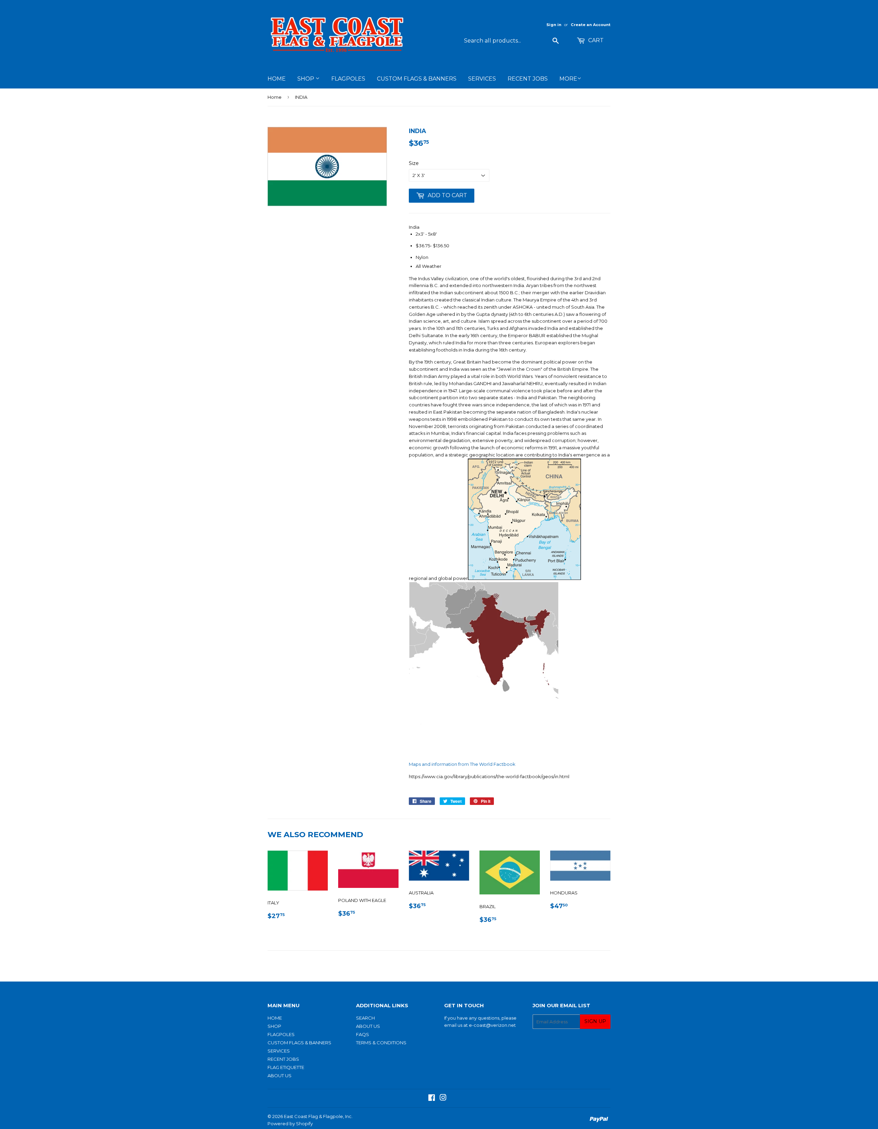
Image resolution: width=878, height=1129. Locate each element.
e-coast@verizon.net (492, 1025)
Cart (595, 40)
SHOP (306, 78)
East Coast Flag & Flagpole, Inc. (318, 1116)
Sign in (553, 24)
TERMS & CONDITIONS (381, 1042)
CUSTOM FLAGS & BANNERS (416, 78)
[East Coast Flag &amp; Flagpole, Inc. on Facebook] (431, 1098)
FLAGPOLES (348, 78)
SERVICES (482, 78)
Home (275, 97)
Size (414, 163)
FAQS (362, 1034)
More (568, 78)
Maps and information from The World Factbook (462, 764)
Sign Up (595, 1021)
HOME (277, 78)
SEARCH (365, 1018)
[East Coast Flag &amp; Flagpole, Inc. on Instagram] (443, 1098)
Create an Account (590, 24)
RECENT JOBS (528, 78)
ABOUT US (280, 1075)
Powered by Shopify (290, 1123)
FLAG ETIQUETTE (286, 1067)
